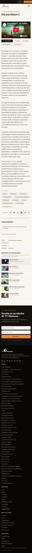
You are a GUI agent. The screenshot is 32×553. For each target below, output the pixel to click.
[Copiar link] (28, 212)
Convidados (4, 497)
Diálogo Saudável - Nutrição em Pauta (11, 401)
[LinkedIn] (9, 361)
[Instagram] (2, 361)
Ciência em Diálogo (6, 386)
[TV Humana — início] (5, 6)
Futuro (5, 194)
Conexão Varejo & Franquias (8, 389)
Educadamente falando (15, 240)
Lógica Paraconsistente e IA (8, 439)
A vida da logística (6, 367)
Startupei (3, 478)
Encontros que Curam (7, 413)
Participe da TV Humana (7, 522)
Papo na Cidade (5, 456)
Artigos (3, 492)
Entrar (20, 1)
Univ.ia (3, 546)
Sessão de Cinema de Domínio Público (11, 469)
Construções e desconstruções (9, 393)
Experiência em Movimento (8, 423)
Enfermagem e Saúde (7, 415)
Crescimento (20, 203)
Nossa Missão (5, 520)
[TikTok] (12, 361)
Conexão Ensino (5, 536)
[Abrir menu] (29, 6)
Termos (10, 550)
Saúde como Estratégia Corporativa (10, 466)
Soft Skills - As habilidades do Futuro (11, 476)
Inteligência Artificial (6, 502)
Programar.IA (4, 464)
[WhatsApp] (19, 361)
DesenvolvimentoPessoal (22, 197)
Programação (4, 504)
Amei (18, 41)
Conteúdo (4, 494)
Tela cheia (8, 40)
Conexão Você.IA (6, 391)
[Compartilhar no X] (17, 212)
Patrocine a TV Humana (7, 525)
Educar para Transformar (7, 408)
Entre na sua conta (8, 226)
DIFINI (3, 539)
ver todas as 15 (7, 206)
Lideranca (15, 200)
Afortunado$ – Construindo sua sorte (11, 369)
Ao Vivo (3, 489)
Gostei (27, 41)
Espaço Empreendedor (7, 418)
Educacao (13, 194)
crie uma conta (19, 226)
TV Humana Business (6, 483)
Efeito (3, 410)
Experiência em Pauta (7, 425)
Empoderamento (8, 203)
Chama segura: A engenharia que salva (11, 381)
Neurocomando (5, 452)
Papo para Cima (5, 459)
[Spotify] (14, 361)
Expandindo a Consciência (8, 420)
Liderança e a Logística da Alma (9, 432)
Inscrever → (16, 336)
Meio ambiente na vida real (8, 447)
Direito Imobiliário (6, 403)
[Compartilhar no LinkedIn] (21, 212)
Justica (24, 200)
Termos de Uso (5, 530)
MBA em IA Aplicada (6, 543)
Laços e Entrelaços (6, 430)
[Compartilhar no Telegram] (24, 212)
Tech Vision (4, 481)
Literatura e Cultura (6, 437)
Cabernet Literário (6, 376)
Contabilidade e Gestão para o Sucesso (11, 396)
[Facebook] (7, 361)
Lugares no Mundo (6, 442)
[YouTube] (5, 361)
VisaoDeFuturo (7, 197)
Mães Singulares (5, 444)
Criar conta (28, 1)
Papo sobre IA (5, 461)
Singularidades (5, 473)
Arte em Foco (5, 374)
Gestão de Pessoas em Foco (9, 427)
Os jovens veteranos (6, 454)
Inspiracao (23, 194)
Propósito (4, 506)
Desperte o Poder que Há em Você (10, 398)
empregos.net (5, 541)
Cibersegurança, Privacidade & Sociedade (12, 384)
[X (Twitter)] (17, 361)
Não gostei (7, 44)
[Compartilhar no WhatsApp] (10, 212)
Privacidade (4, 527)
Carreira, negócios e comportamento (11, 379)
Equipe (3, 499)
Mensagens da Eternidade (8, 449)
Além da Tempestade (7, 372)
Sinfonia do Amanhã (6, 471)
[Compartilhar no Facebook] (14, 212)
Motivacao (6, 200)
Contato (3, 515)
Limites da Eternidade (7, 435)
